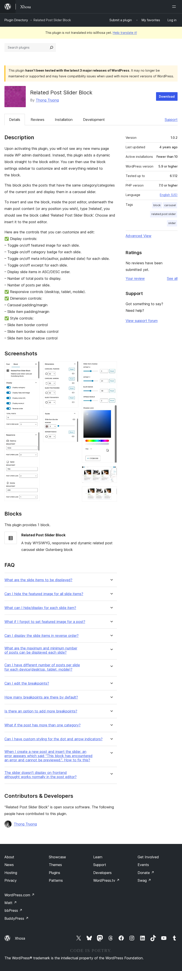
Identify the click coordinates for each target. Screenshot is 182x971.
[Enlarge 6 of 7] (111, 472)
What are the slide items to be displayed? (38, 580)
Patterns (56, 880)
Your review (135, 278)
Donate (146, 872)
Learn (97, 857)
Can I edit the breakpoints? (26, 683)
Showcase (57, 857)
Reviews (37, 119)
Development (94, 119)
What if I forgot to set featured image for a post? (44, 622)
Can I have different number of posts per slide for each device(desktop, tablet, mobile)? (42, 667)
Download (167, 96)
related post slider (163, 214)
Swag (144, 880)
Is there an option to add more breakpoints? (40, 711)
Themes (55, 864)
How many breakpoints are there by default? (41, 697)
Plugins (54, 872)
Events (143, 864)
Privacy (10, 880)
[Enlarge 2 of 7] (33, 438)
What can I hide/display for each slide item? (40, 608)
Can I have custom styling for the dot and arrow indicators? (53, 739)
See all (172, 278)
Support (171, 119)
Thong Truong (47, 100)
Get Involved (148, 857)
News (9, 864)
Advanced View (138, 236)
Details (14, 119)
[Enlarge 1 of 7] (33, 367)
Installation (64, 119)
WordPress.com (19, 895)
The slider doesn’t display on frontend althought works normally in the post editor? (40, 775)
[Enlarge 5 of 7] (111, 367)
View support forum (142, 320)
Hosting (10, 872)
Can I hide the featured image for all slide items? (43, 594)
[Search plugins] (51, 47)
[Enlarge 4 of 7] (72, 417)
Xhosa (20, 938)
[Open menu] (175, 6)
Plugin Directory (16, 20)
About (9, 857)
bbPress (13, 910)
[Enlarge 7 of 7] (111, 492)
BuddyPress (16, 918)
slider (172, 223)
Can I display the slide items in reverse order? (41, 636)
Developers (102, 872)
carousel (170, 205)
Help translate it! (125, 32)
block (157, 205)
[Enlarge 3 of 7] (72, 367)
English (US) (169, 195)
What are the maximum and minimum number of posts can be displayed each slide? (40, 650)
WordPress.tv (106, 880)
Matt (10, 903)
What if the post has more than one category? (42, 725)
